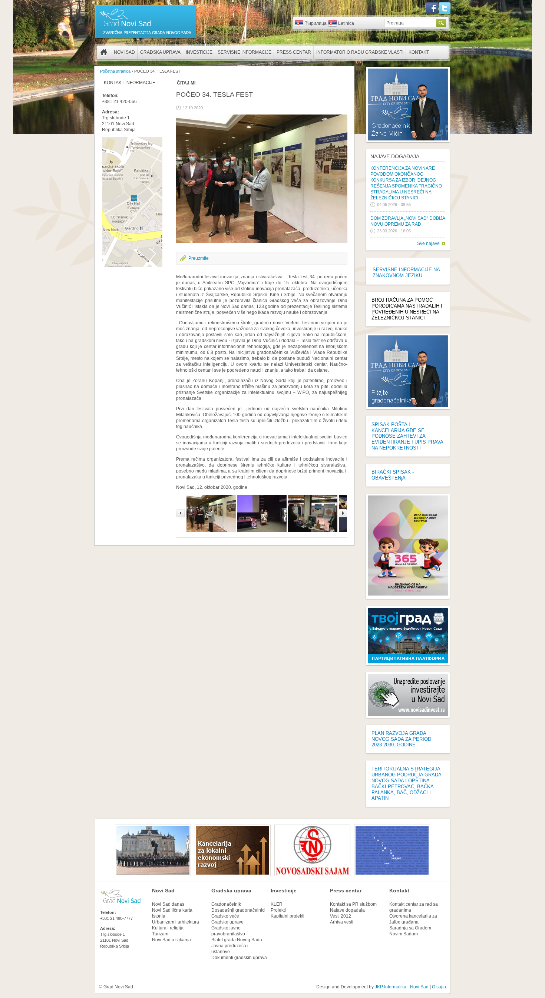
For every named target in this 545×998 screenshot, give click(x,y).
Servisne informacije (244, 52)
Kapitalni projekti (287, 916)
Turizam (160, 933)
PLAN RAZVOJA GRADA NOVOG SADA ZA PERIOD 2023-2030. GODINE (401, 739)
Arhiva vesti (341, 922)
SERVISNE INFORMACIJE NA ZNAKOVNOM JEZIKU (406, 272)
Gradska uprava (160, 52)
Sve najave (428, 243)
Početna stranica (103, 52)
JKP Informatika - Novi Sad (402, 986)
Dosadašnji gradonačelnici (238, 910)
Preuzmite (198, 258)
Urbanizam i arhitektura (175, 922)
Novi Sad (124, 52)
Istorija (158, 916)
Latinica (346, 23)
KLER (277, 904)
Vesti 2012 (340, 916)
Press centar (294, 52)
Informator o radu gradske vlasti (359, 52)
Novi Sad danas (168, 904)
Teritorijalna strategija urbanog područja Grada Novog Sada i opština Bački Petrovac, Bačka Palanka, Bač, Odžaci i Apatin (406, 783)
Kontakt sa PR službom (353, 904)
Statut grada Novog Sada (236, 939)
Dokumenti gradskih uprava (239, 957)
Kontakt (419, 52)
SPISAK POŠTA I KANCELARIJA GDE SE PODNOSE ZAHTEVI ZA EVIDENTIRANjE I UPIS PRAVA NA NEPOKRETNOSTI (407, 436)
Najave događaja (394, 156)
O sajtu (439, 986)
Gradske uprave (227, 922)
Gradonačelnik (226, 904)
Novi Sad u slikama (171, 939)
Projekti (278, 910)
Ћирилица (316, 23)
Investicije (199, 52)
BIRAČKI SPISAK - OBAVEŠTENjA (392, 475)
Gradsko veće (225, 916)
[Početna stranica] (146, 37)
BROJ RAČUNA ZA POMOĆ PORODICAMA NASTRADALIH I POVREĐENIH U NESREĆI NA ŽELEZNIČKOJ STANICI (406, 309)
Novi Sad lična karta (172, 910)
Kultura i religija (168, 928)
